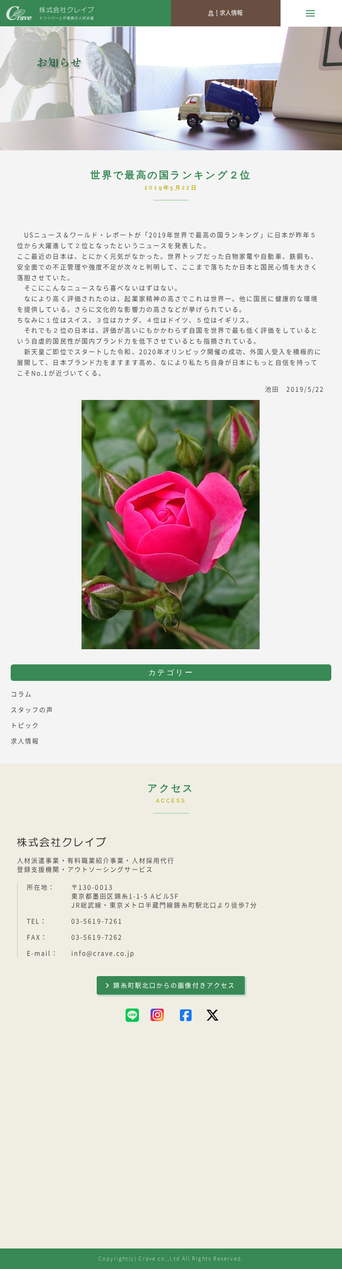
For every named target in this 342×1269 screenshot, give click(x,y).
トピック (25, 725)
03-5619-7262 (96, 937)
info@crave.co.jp (103, 953)
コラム (21, 694)
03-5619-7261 (96, 921)
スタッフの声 (32, 710)
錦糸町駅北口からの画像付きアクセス (174, 985)
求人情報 (231, 13)
